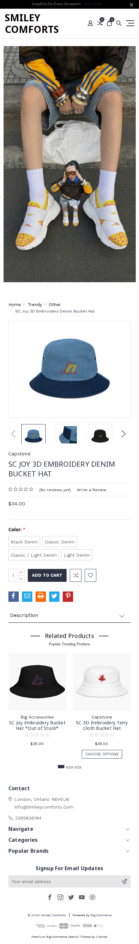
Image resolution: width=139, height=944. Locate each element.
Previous (13, 434)
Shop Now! (93, 4)
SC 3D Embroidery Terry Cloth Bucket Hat (102, 725)
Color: (16, 529)
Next (123, 434)
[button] (70, 164)
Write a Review (91, 490)
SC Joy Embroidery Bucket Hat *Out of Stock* (37, 725)
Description (24, 615)
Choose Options (102, 754)
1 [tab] (61, 766)
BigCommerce (101, 915)
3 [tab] (78, 767)
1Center (102, 937)
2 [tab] (69, 767)
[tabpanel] (37, 703)
